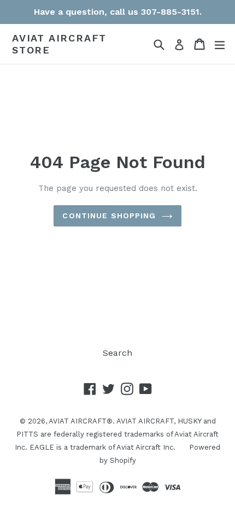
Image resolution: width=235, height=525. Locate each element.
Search (117, 353)
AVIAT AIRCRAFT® (81, 421)
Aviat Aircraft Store (59, 44)
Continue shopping (109, 215)
